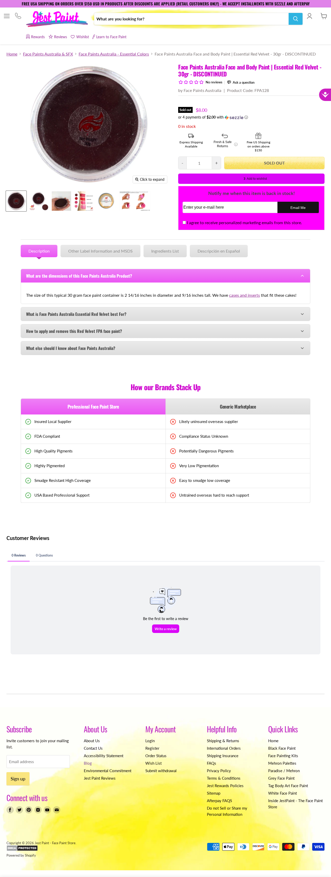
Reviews (60, 37)
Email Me (298, 208)
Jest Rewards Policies (225, 785)
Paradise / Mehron (284, 770)
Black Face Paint (282, 748)
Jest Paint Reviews (100, 778)
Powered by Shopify (21, 855)
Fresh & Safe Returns (226, 144)
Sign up (18, 778)
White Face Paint (282, 793)
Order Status (156, 755)
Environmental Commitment (107, 770)
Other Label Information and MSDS (100, 250)
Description (39, 250)
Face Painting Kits (283, 755)
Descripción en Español (219, 250)
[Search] (296, 19)
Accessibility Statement (103, 755)
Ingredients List (165, 250)
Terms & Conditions (223, 778)
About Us (92, 740)
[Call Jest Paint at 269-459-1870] (18, 16)
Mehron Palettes (282, 763)
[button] (251, 117)
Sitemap (213, 793)
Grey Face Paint (281, 778)
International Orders (224, 748)
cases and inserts (244, 295)
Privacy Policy (219, 770)
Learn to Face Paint (111, 37)
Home (11, 54)
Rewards (38, 37)
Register (152, 748)
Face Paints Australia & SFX (48, 54)
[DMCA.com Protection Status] (22, 850)
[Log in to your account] (309, 16)
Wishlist (82, 37)
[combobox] (191, 19)
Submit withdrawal (161, 770)
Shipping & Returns (223, 740)
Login (150, 740)
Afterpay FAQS (219, 800)
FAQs (211, 763)
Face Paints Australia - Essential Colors (114, 54)
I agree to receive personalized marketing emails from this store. (244, 222)
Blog (88, 763)
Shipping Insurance (222, 755)
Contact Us (93, 748)
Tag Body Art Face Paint (288, 785)
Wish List (153, 763)
